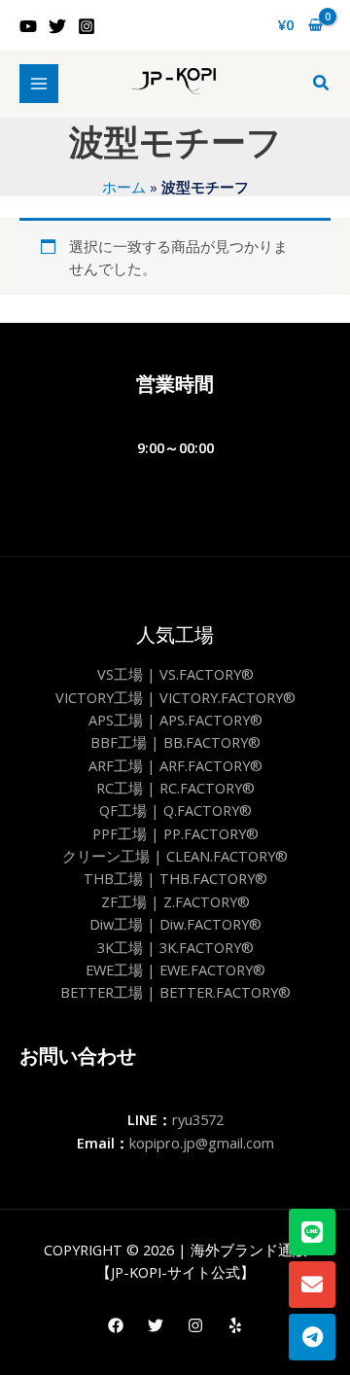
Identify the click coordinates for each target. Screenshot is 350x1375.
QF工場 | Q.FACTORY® (175, 810)
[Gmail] (312, 1284)
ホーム (124, 186)
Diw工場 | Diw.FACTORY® (175, 924)
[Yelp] (235, 1325)
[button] (322, 83)
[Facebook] (115, 1325)
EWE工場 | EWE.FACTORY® (175, 969)
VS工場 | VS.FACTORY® (175, 674)
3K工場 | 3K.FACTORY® (175, 947)
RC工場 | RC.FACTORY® (175, 787)
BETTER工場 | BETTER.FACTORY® (175, 992)
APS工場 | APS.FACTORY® (175, 719)
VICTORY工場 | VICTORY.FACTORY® (175, 697)
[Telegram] (312, 1337)
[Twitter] (57, 26)
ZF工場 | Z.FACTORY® (175, 901)
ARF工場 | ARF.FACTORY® (175, 765)
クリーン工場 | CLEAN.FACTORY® (175, 855)
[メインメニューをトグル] (38, 83)
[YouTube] (28, 26)
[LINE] (312, 1232)
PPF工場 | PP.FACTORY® (175, 833)
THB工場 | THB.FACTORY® (175, 878)
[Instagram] (86, 26)
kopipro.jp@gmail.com (201, 1142)
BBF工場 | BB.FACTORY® (175, 742)
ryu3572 (198, 1119)
